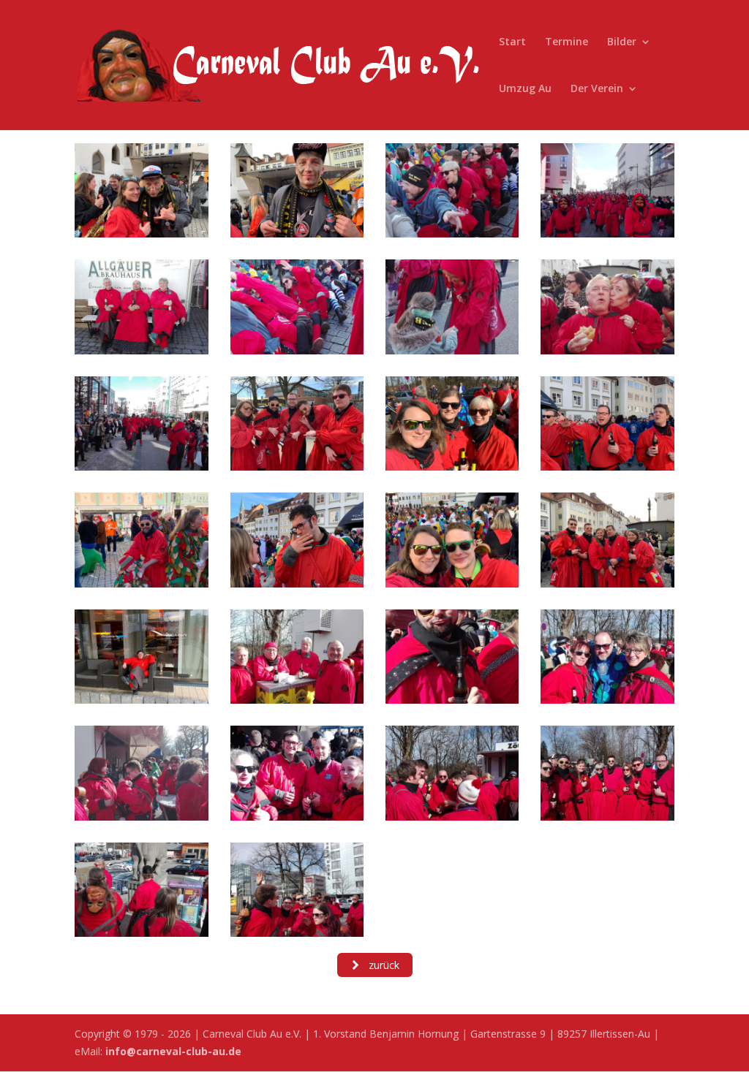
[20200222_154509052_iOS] (141, 233)
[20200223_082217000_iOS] (297, 933)
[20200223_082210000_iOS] (607, 700)
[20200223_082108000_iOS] (607, 233)
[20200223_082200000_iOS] (141, 583)
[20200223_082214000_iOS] (452, 817)
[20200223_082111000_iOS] (297, 350)
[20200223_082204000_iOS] (607, 583)
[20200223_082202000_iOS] (452, 583)
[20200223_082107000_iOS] (452, 233)
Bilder (621, 42)
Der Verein (597, 89)
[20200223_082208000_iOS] (297, 700)
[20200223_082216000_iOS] (141, 933)
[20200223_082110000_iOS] (141, 350)
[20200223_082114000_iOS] (141, 467)
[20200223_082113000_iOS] (607, 350)
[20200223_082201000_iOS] (297, 583)
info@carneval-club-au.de (173, 1051)
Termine (566, 42)
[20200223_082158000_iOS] (452, 467)
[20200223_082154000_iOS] (297, 467)
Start (512, 42)
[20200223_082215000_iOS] (607, 817)
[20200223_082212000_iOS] (297, 817)
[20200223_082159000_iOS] (607, 467)
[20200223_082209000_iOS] (452, 700)
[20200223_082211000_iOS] (141, 817)
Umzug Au (525, 89)
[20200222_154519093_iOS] (297, 233)
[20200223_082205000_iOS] (141, 700)
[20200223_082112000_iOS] (452, 350)
